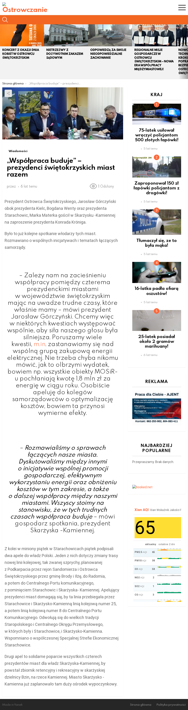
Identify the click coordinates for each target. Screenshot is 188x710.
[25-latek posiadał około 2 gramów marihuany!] (156, 320)
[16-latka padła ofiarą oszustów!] (156, 272)
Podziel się (8, 93)
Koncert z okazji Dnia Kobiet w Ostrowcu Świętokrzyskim (20, 54)
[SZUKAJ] (5, 19)
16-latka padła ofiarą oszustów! (156, 290)
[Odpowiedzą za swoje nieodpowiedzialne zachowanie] (110, 35)
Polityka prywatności (171, 704)
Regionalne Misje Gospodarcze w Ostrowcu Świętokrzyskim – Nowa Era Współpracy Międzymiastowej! (154, 59)
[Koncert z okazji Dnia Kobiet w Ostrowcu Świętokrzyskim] (22, 35)
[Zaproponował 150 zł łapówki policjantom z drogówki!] (156, 166)
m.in (39, 344)
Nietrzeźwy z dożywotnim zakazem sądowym (64, 54)
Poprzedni (2, 51)
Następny (185, 51)
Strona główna (140, 704)
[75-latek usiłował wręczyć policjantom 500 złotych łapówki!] (156, 114)
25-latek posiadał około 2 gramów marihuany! (156, 341)
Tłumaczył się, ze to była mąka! (156, 242)
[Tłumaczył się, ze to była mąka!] (156, 222)
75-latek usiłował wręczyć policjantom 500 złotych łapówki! (156, 135)
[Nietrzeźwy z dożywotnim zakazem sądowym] (66, 35)
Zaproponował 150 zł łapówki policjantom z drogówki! (157, 188)
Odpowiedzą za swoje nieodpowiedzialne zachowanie (108, 54)
